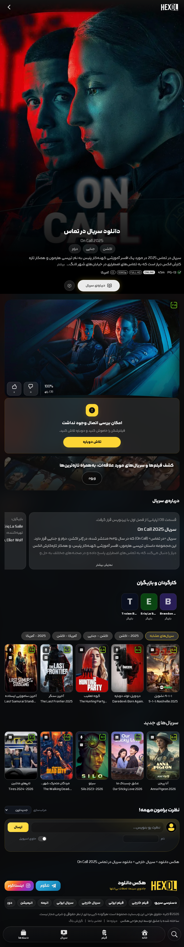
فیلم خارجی (140, 903)
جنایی (90, 249)
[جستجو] (174, 934)
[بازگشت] (9, 7)
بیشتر (61, 264)
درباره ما (112, 921)
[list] (92, 607)
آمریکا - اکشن (67, 636)
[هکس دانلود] (168, 7)
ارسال (18, 827)
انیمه (44, 903)
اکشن (107, 249)
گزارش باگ (76, 921)
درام (75, 249)
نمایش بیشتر (104, 565)
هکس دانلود (168, 861)
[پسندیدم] (14, 386)
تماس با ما (95, 921)
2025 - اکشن (129, 636)
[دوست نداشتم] (31, 386)
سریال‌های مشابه (162, 636)
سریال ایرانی (65, 903)
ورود (92, 478)
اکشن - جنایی (98, 636)
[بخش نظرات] (69, 285)
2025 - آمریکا (36, 636)
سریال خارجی (145, 861)
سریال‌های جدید (161, 722)
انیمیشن (26, 903)
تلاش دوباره (92, 442)
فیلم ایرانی (116, 903)
